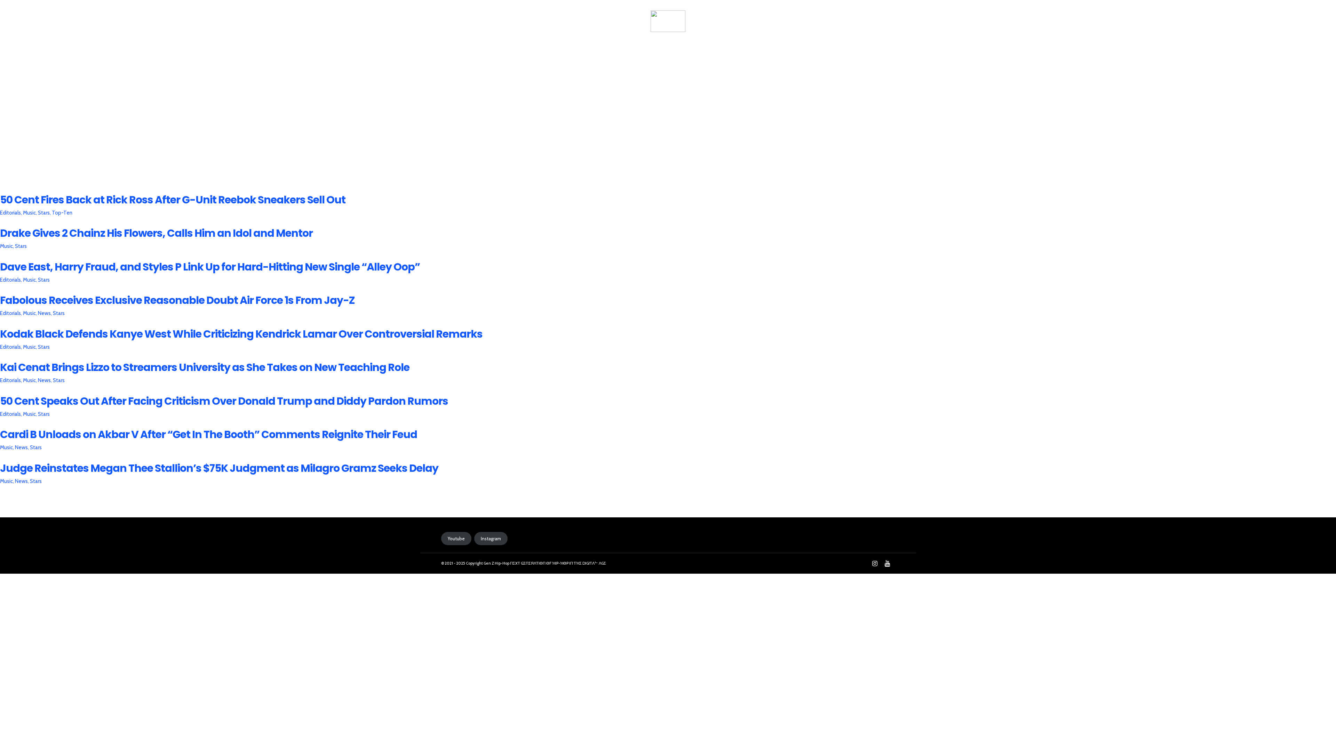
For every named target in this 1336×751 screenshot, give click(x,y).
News (542, 19)
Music (30, 213)
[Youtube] (887, 563)
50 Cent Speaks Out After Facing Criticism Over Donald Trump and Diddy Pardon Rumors (224, 401)
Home (453, 19)
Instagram (491, 538)
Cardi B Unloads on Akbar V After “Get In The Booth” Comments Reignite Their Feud (208, 434)
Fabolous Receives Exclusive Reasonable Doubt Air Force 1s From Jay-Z (177, 300)
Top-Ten (62, 213)
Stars (45, 213)
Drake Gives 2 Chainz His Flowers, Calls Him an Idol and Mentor (156, 233)
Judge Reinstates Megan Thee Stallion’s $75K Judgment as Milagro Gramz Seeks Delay (219, 468)
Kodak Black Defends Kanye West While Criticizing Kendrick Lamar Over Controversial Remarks (241, 333)
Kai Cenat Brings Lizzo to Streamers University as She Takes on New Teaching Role (204, 367)
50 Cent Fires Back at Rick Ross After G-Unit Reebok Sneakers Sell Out (172, 199)
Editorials (11, 213)
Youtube (456, 538)
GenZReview (498, 19)
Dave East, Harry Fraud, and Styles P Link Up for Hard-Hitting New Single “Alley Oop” (210, 266)
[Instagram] (874, 563)
